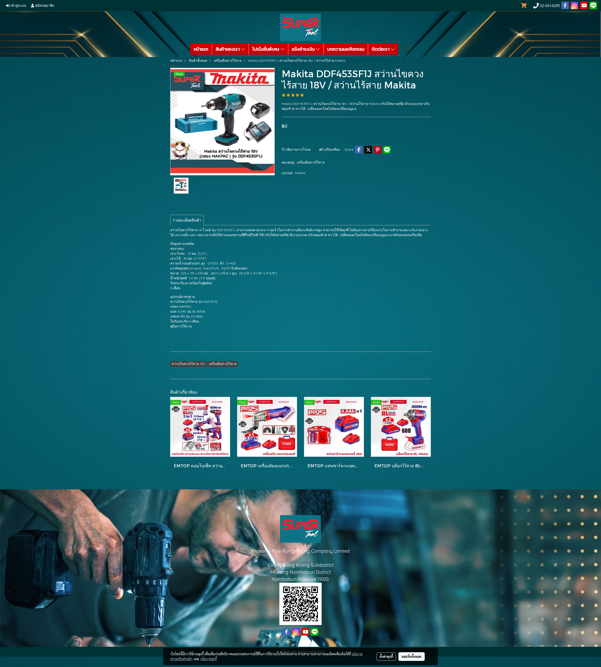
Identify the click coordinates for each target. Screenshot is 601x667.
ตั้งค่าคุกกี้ (386, 656)
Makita (300, 173)
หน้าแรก (201, 49)
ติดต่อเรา (381, 49)
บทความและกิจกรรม (345, 49)
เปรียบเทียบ (331, 149)
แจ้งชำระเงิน (304, 49)
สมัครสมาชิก (44, 6)
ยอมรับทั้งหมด (411, 656)
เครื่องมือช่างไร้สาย (311, 162)
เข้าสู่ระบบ (17, 6)
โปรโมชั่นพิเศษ (266, 49)
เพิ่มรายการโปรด (298, 149)
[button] (406, 49)
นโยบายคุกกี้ (208, 659)
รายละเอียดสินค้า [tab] (187, 220)
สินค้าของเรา (228, 49)
